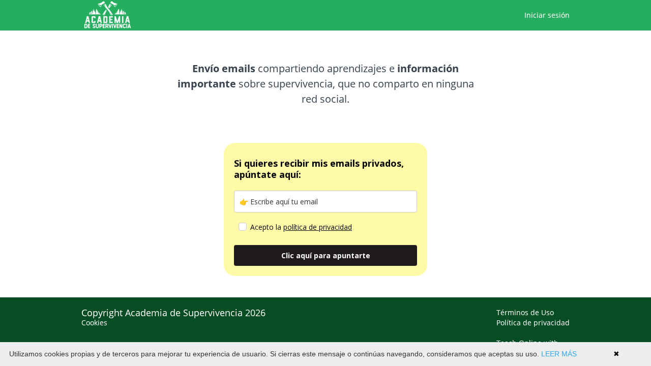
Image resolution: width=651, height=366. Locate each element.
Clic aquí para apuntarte (325, 255)
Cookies (94, 322)
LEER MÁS (559, 354)
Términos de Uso (525, 312)
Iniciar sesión (547, 15)
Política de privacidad (533, 322)
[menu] (543, 15)
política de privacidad (317, 227)
